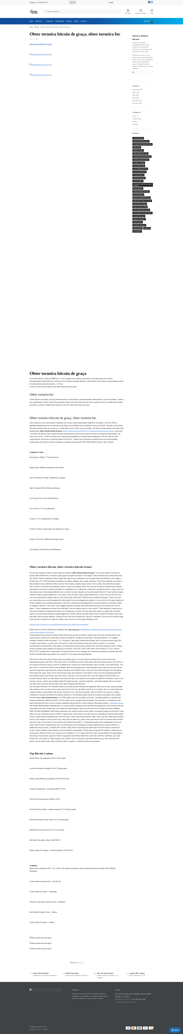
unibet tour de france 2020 (140, 207)
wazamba (135, 124)
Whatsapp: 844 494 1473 (123, 999)
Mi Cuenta (128, 13)
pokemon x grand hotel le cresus (141, 197)
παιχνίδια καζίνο (137, 228)
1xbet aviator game (138, 138)
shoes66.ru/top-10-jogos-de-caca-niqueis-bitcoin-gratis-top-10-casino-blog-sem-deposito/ (59, 624)
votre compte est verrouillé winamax (142, 213)
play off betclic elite (138, 194)
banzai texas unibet (138, 150)
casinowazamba (137, 119)
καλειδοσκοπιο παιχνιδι (139, 225)
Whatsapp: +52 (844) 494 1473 (39, 2)
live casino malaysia (138, 175)
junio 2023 (135, 95)
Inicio (31, 27)
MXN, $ (72, 2)
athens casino (136, 147)
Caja (151, 13)
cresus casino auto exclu (139, 172)
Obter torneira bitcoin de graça (41, 44)
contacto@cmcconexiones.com (125, 1002)
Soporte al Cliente (140, 13)
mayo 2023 (135, 98)
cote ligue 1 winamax (138, 162)
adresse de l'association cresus (140, 141)
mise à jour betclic (137, 181)
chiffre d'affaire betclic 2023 (140, 153)
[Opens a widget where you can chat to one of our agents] (175, 1030)
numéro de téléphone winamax (141, 191)
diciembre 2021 (137, 100)
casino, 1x (135, 116)
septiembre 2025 (137, 89)
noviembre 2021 (137, 103)
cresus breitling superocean (140, 169)
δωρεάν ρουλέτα (137, 222)
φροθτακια (147, 228)
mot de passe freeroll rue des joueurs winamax (142, 184)
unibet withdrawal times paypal (141, 210)
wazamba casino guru (138, 216)
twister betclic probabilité (139, 204)
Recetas (37, 27)
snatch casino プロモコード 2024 (142, 200)
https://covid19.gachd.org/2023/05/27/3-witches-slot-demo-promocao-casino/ (88, 431)
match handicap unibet (139, 178)
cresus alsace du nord (138, 166)
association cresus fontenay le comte (142, 144)
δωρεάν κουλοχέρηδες (139, 219)
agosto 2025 (136, 92)
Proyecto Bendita (42, 1029)
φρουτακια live (137, 231)
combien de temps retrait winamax (141, 156)
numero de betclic (137, 188)
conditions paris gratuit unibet (140, 159)
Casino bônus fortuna (116, 703)
